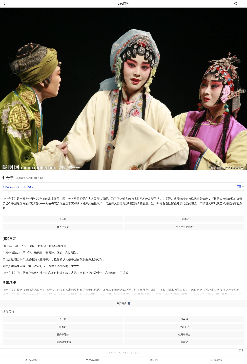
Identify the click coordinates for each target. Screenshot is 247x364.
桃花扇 (184, 319)
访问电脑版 (94, 360)
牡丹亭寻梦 (63, 226)
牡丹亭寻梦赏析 (184, 226)
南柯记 (184, 342)
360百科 (123, 3)
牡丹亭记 (184, 219)
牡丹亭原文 (184, 334)
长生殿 (62, 219)
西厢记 (62, 326)
